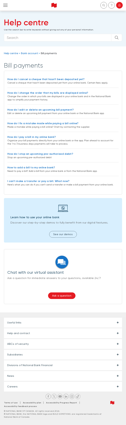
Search (103, 5)
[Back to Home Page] (54, 5)
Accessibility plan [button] (33, 403)
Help (111, 5)
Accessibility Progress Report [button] (61, 403)
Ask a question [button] (61, 295)
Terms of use (11, 403)
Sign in (119, 5)
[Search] (116, 37)
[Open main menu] (5, 5)
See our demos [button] (63, 234)
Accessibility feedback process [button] (20, 406)
